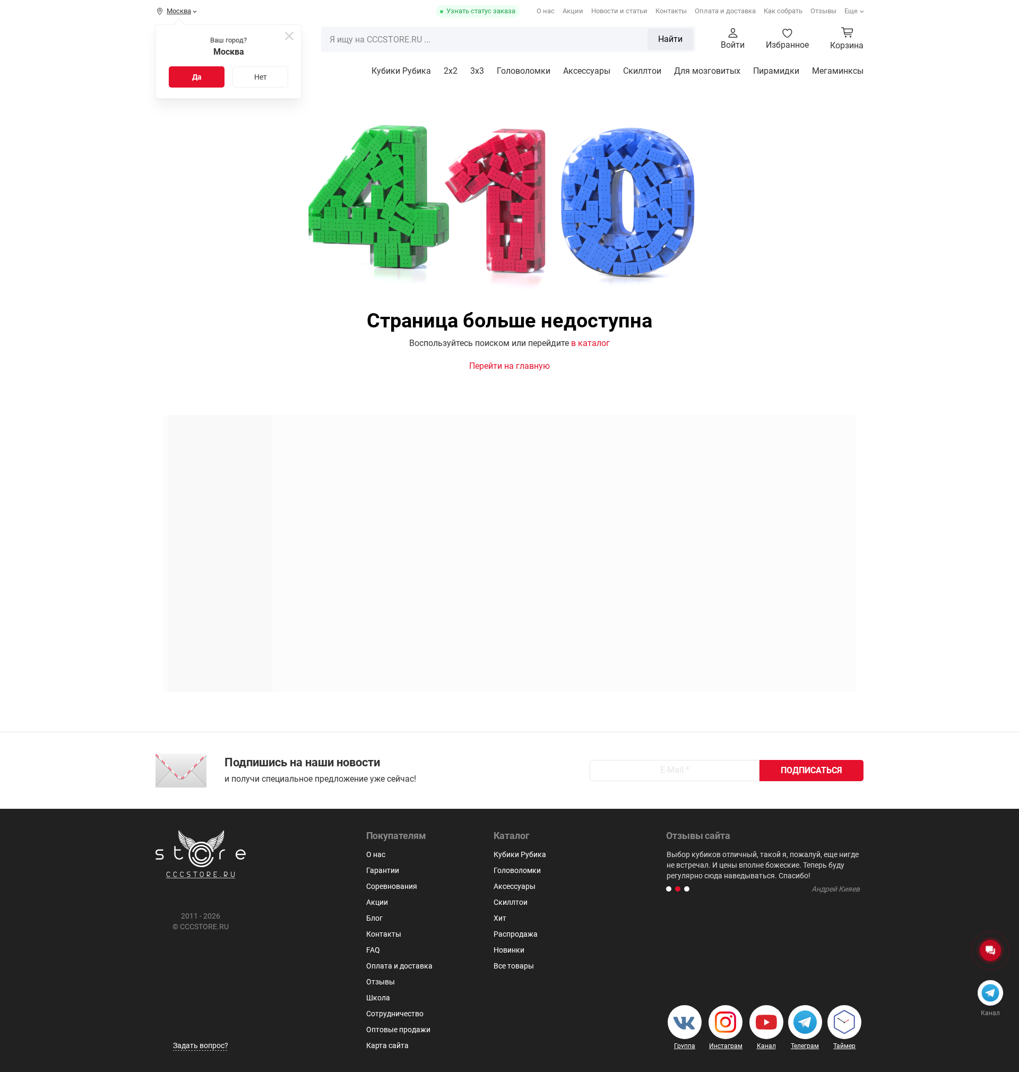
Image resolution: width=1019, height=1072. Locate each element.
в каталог (590, 343)
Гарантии (382, 870)
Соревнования (391, 886)
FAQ (373, 950)
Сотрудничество (395, 1013)
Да (197, 77)
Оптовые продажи (398, 1029)
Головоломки (523, 71)
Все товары (514, 966)
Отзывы (823, 11)
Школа (378, 997)
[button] (668, 889)
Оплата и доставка (725, 11)
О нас (546, 11)
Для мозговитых (707, 71)
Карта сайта (387, 1045)
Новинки (509, 950)
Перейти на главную (509, 366)
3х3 (477, 71)
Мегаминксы (837, 71)
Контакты (671, 11)
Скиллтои (642, 71)
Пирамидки (776, 71)
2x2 (450, 71)
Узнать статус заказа (480, 11)
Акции (573, 11)
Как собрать (783, 11)
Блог (374, 918)
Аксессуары (586, 71)
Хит (500, 918)
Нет (260, 77)
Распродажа (516, 934)
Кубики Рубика (401, 71)
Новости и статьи (619, 11)
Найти (670, 39)
